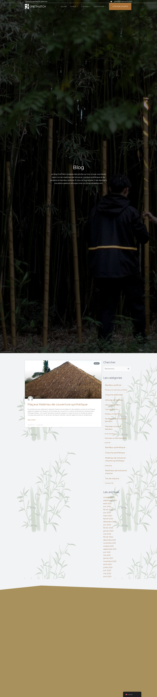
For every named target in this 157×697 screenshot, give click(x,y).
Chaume (108, 466)
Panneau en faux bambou (115, 438)
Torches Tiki (109, 483)
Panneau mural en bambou (113, 427)
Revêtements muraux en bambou (116, 420)
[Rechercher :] (117, 369)
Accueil (64, 6)
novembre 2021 (109, 543)
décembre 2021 (109, 540)
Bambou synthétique (115, 447)
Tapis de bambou (112, 409)
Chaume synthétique (115, 453)
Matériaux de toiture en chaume (116, 471)
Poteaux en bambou (113, 414)
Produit (73, 6)
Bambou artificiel (113, 385)
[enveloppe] (111, 1)
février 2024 (108, 519)
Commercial (99, 6)
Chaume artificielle (114, 395)
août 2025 (107, 504)
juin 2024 (107, 513)
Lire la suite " (32, 420)
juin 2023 (107, 525)
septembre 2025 (110, 500)
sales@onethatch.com (123, 1)
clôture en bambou (113, 405)
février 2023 (108, 528)
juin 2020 (107, 570)
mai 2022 (107, 534)
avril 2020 (107, 577)
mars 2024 (107, 516)
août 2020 (107, 564)
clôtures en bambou (114, 400)
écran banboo (110, 434)
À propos (85, 6)
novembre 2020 (109, 561)
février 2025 (108, 510)
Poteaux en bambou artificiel (116, 390)
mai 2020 (107, 574)
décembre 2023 (109, 522)
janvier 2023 (108, 531)
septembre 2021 (109, 549)
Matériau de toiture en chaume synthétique (115, 459)
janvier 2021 (108, 558)
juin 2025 (107, 507)
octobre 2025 (108, 497)
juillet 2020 (107, 567)
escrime (107, 443)
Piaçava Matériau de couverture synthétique (58, 404)
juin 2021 (106, 552)
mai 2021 (107, 555)
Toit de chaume (112, 478)
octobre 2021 (108, 546)
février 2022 (108, 537)
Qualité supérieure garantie (36, 1)
